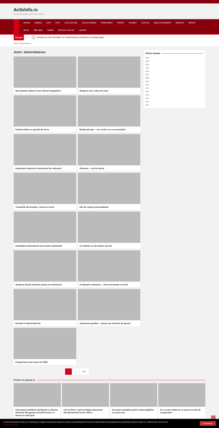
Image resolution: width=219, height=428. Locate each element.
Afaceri (26, 23)
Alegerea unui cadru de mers (94, 90)
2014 (147, 98)
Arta (49, 23)
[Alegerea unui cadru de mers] (109, 72)
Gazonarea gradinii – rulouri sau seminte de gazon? (105, 323)
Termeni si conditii (10, 425)
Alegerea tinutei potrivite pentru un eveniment (38, 284)
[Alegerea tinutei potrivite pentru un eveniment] (45, 266)
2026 (147, 58)
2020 (147, 78)
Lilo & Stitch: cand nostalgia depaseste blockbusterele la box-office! (83, 411)
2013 (147, 102)
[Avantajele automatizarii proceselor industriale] (45, 227)
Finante (120, 23)
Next (84, 371)
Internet (133, 23)
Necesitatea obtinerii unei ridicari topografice (38, 90)
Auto (57, 23)
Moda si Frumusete (162, 23)
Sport (26, 30)
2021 (147, 75)
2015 (147, 95)
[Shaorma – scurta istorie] (109, 149)
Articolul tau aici (66, 30)
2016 (147, 91)
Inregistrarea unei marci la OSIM (31, 362)
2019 (147, 81)
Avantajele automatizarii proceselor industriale (38, 246)
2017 (147, 88)
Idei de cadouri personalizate (94, 207)
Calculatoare (70, 23)
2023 (147, 68)
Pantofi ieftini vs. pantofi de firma (32, 129)
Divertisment (107, 23)
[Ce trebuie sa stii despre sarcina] (109, 227)
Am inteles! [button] (207, 423)
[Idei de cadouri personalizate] (109, 188)
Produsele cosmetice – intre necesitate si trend (104, 284)
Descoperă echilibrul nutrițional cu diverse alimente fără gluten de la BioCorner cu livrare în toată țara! (36, 412)
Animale (38, 23)
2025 (147, 61)
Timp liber (38, 30)
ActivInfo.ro (26, 9)
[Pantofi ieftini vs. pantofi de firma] (45, 111)
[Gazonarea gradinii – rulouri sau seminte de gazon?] (109, 304)
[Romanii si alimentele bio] (45, 304)
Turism (50, 30)
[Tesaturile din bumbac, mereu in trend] (45, 188)
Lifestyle (145, 23)
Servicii (192, 23)
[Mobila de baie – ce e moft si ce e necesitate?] (109, 111)
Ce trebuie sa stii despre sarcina (96, 246)
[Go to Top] (213, 417)
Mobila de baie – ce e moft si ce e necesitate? (103, 129)
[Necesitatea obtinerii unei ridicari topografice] (45, 72)
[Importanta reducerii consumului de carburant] (45, 149)
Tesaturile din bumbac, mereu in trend (34, 207)
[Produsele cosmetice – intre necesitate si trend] (109, 266)
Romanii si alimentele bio (28, 323)
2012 (147, 105)
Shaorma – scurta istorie (92, 168)
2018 (147, 85)
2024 (147, 65)
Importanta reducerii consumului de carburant (38, 168)
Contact (83, 30)
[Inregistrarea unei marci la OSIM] (45, 343)
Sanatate (180, 23)
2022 (147, 71)
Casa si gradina (89, 23)
